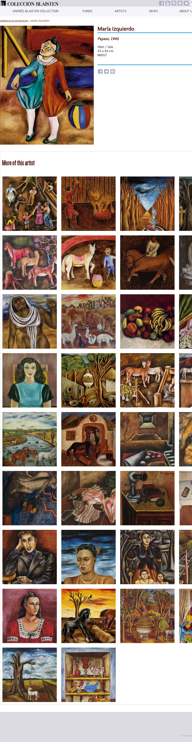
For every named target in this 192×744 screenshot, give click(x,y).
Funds (87, 11)
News (153, 11)
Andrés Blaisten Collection (35, 11)
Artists (121, 11)
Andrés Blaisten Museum (14, 21)
